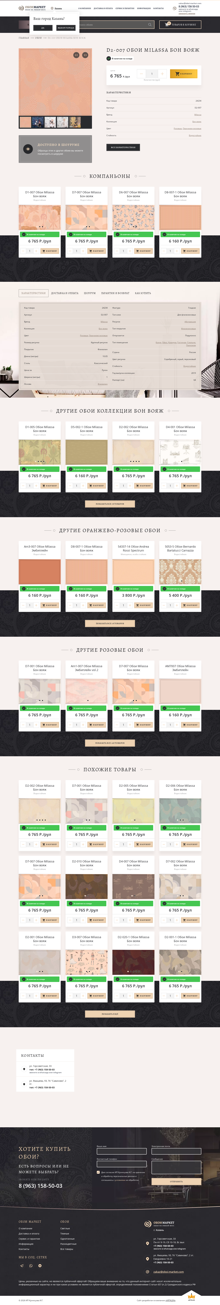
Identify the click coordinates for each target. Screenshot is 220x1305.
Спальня (191, 342)
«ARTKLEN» (170, 1300)
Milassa (197, 114)
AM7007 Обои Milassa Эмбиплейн (180, 668)
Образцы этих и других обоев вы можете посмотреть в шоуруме (60, 152)
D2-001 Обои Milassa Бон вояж (39, 939)
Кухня (158, 342)
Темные (64, 1233)
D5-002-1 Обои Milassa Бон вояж (86, 429)
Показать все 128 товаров (110, 743)
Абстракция (190, 321)
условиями (120, 1180)
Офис (164, 342)
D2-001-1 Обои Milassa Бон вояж (180, 939)
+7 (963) (163, 1245)
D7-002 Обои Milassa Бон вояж (180, 863)
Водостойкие (195, 135)
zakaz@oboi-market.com (190, 3)
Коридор (172, 342)
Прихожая (191, 345)
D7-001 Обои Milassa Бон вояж (39, 668)
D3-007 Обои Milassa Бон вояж (86, 939)
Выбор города (66, 27)
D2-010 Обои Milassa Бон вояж (86, 863)
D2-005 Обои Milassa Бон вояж (133, 787)
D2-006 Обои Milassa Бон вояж (180, 787)
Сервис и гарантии (124, 8)
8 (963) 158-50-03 (189, 6)
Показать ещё (110, 1014)
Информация (144, 8)
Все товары (66, 1249)
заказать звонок (187, 13)
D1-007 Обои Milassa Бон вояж (39, 194)
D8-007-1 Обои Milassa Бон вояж (180, 194)
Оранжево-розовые (192, 128)
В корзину (186, 73)
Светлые (65, 1228)
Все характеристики (123, 147)
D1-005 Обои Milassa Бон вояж (39, 429)
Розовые (178, 128)
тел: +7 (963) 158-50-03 (42, 1069)
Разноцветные (68, 1243)
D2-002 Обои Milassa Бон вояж (133, 429)
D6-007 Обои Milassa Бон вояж (133, 194)
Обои (38, 37)
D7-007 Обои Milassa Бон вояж (86, 194)
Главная (24, 37)
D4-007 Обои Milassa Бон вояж (133, 863)
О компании (84, 8)
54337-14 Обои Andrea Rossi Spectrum (133, 548)
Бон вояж (196, 121)
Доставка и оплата (103, 8)
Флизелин (103, 384)
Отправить (176, 1181)
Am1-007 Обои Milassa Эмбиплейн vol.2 (86, 668)
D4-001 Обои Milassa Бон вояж (180, 429)
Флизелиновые (188, 328)
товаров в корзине (184, 24)
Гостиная (181, 342)
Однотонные (67, 1238)
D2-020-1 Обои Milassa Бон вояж (133, 939)
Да (42, 27)
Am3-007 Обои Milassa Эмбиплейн (39, 548)
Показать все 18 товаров (110, 623)
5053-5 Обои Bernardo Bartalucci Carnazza (180, 548)
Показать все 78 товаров (110, 504)
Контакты (158, 8)
